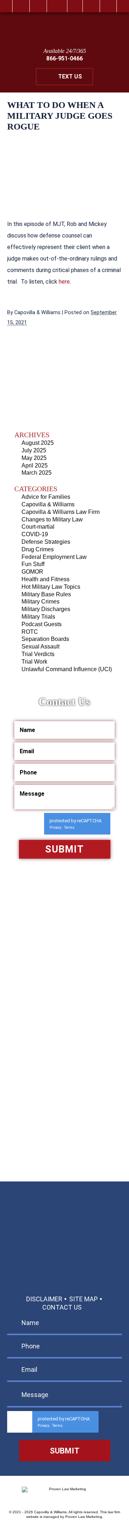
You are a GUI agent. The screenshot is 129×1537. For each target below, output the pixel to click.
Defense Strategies (46, 542)
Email (57, 6)
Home (21, 6)
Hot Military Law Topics (51, 587)
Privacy (55, 827)
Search (91, 6)
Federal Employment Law (54, 557)
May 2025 (34, 458)
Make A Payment (58, 1253)
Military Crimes (40, 601)
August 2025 (38, 443)
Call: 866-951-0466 (64, 1217)
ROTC (30, 632)
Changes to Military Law (52, 519)
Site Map (83, 1299)
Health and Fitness (46, 579)
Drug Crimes (38, 549)
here (64, 281)
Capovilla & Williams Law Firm (61, 512)
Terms (69, 827)
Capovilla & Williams (48, 504)
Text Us (70, 76)
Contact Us (62, 1307)
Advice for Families (46, 497)
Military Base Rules (46, 594)
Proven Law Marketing (83, 1517)
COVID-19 (35, 534)
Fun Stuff (33, 564)
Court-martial (38, 527)
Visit (74, 6)
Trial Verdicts (38, 654)
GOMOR (32, 572)
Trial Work (34, 662)
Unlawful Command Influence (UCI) (67, 669)
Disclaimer (44, 1299)
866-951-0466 (64, 58)
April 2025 (35, 465)
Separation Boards (45, 639)
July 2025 (34, 450)
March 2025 (37, 473)
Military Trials (38, 617)
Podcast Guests (42, 624)
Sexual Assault (40, 646)
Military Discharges (46, 609)
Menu (108, 6)
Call (38, 6)
